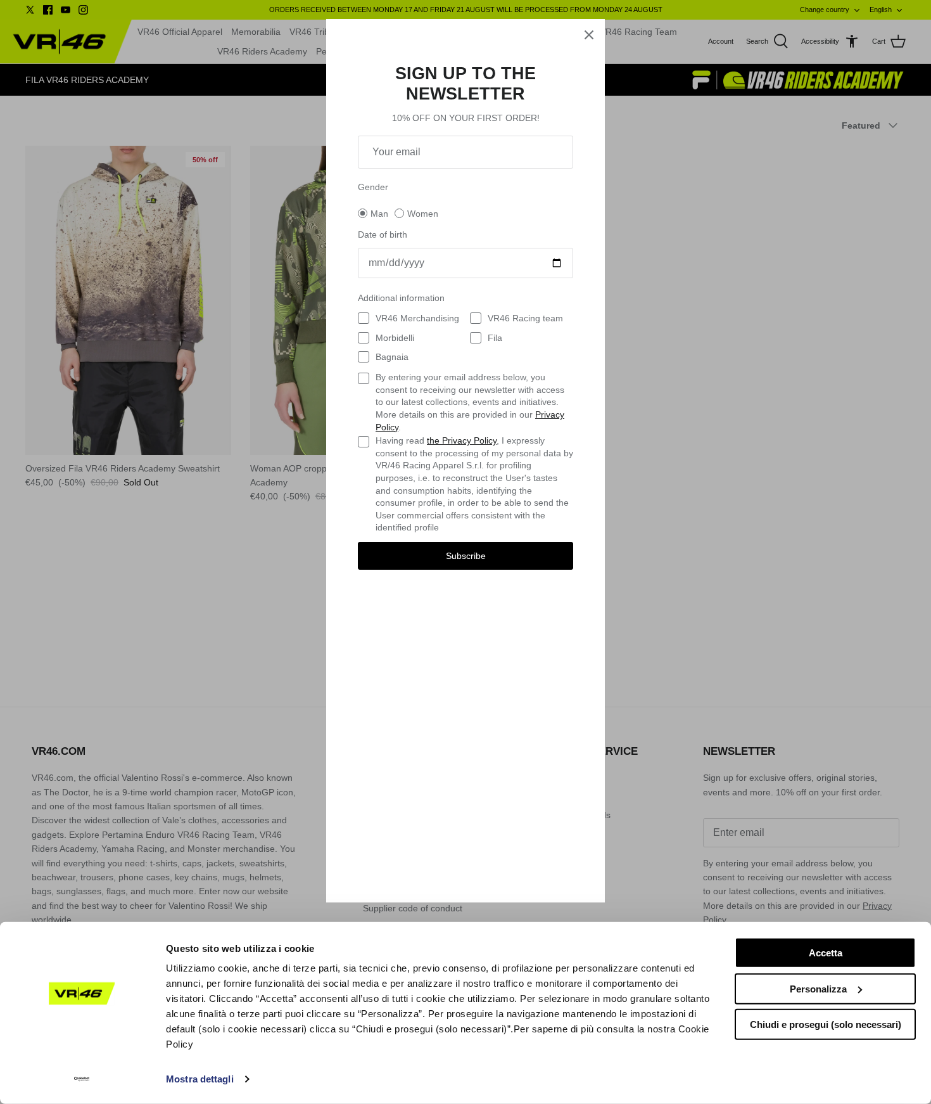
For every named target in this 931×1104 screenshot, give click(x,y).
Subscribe (466, 556)
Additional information (401, 298)
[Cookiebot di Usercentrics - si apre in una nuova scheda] (82, 1079)
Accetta (825, 952)
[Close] (589, 35)
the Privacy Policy (462, 440)
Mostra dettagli (200, 1079)
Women (422, 214)
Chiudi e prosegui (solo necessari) (825, 1024)
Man (379, 214)
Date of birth (382, 234)
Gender (373, 187)
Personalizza (818, 988)
